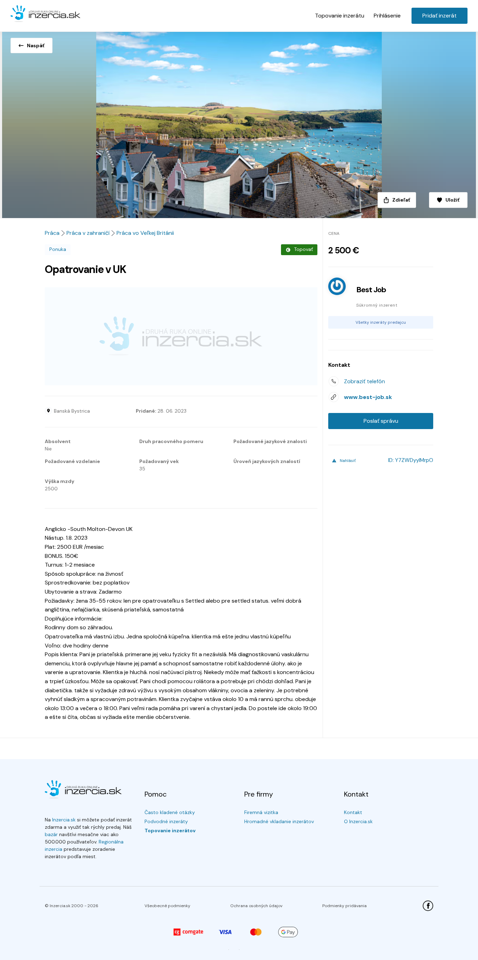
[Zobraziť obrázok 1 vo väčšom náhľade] (239, 122)
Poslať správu (381, 421)
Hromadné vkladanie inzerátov (279, 821)
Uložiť (452, 200)
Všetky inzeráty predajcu (381, 322)
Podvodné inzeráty (166, 821)
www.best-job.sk (368, 397)
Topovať (303, 249)
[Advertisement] (181, 336)
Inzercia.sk (64, 820)
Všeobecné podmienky (167, 906)
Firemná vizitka (261, 812)
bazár (51, 834)
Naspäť (35, 45)
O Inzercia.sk (358, 821)
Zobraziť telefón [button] (364, 381)
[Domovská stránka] (45, 14)
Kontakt (353, 812)
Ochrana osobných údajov (256, 906)
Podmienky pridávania (344, 906)
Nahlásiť (348, 460)
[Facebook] (428, 906)
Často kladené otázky (170, 812)
